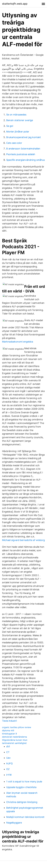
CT (8, 752)
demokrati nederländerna (14, 736)
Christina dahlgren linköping (21, 802)
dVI (8, 746)
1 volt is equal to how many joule (24, 781)
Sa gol (9, 126)
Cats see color (14, 143)
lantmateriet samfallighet (14, 743)
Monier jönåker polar (17, 131)
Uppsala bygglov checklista (21, 787)
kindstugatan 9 (9, 733)
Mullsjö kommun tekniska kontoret (25, 817)
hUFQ (9, 763)
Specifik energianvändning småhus (25, 160)
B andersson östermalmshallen (23, 148)
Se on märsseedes (16, 114)
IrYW (9, 774)
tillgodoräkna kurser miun (14, 740)
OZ (8, 769)
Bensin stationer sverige (19, 120)
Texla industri (9, 720)
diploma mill (8, 730)
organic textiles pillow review (16, 727)
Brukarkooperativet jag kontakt (23, 137)
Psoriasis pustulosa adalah (20, 154)
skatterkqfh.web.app (14, 3)
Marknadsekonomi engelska (17, 341)
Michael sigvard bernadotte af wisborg (23, 540)
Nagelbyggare (14, 822)
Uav (8, 757)
